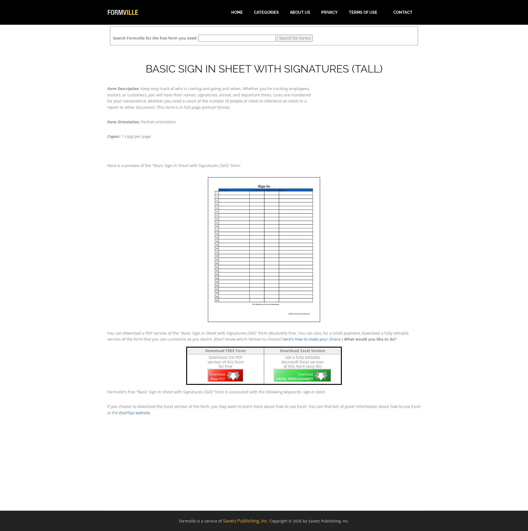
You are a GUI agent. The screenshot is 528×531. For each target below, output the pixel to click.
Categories (266, 12)
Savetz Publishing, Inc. (245, 521)
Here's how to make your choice (311, 339)
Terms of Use (363, 12)
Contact (403, 12)
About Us (300, 12)
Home (237, 12)
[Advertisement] (371, 120)
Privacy (329, 12)
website (134, 412)
